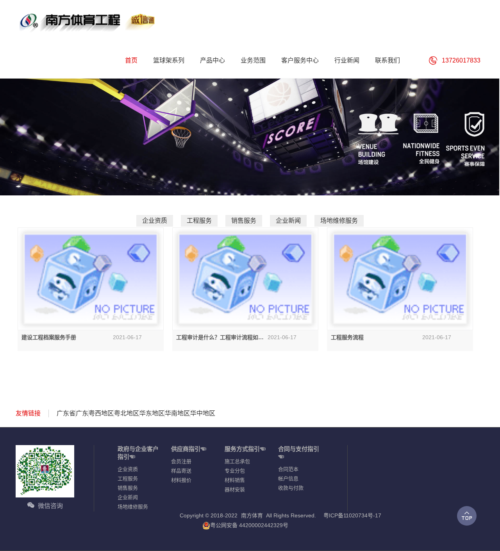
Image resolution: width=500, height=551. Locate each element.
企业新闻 (288, 220)
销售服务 (243, 220)
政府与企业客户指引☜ (138, 452)
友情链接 (28, 413)
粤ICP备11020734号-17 (352, 515)
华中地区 (202, 413)
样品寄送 (181, 471)
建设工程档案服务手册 (48, 337)
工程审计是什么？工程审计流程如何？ (217, 337)
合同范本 (288, 469)
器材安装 (235, 489)
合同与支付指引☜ (298, 452)
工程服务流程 (347, 337)
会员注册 (181, 461)
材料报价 (181, 480)
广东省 (66, 413)
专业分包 (235, 471)
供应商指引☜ (188, 448)
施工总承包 (237, 461)
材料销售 (235, 480)
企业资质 (154, 220)
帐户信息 (288, 478)
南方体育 (252, 515)
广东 (82, 413)
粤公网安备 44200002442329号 (249, 525)
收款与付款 (291, 488)
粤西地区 (101, 413)
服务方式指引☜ (245, 448)
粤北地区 (126, 413)
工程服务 (199, 220)
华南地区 (177, 413)
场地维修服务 (339, 220)
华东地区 (151, 413)
